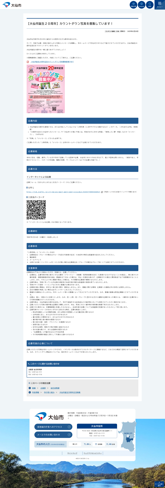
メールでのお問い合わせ (48, 435)
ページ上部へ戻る (159, 484)
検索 (149, 6)
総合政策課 (55, 388)
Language (141, 6)
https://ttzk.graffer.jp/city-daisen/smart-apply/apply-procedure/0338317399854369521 (63, 192)
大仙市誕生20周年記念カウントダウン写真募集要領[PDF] (52, 61)
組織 (34, 388)
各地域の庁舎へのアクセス (49, 427)
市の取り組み (49, 392)
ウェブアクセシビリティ (93, 453)
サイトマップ (72, 453)
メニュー (160, 7)
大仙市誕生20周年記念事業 (69, 392)
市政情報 (35, 392)
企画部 (43, 388)
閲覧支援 (133, 6)
